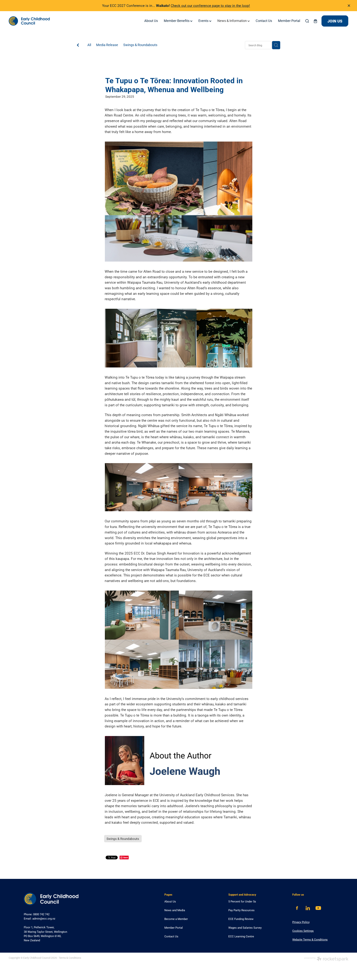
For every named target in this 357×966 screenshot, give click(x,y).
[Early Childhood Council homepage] (43, 21)
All (89, 45)
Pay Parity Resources (241, 910)
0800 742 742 (41, 914)
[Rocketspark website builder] (326, 959)
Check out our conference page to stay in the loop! (210, 5)
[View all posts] (78, 45)
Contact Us (264, 20)
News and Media (174, 910)
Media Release (107, 45)
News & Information (232, 20)
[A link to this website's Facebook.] (297, 908)
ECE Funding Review (240, 919)
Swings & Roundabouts (140, 45)
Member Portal (289, 20)
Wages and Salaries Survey (245, 927)
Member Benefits (177, 20)
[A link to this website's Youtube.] (318, 908)
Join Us (334, 21)
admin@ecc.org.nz (43, 918)
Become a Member (176, 919)
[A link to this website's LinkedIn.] (307, 908)
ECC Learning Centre (241, 936)
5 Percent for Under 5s (242, 901)
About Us (151, 20)
